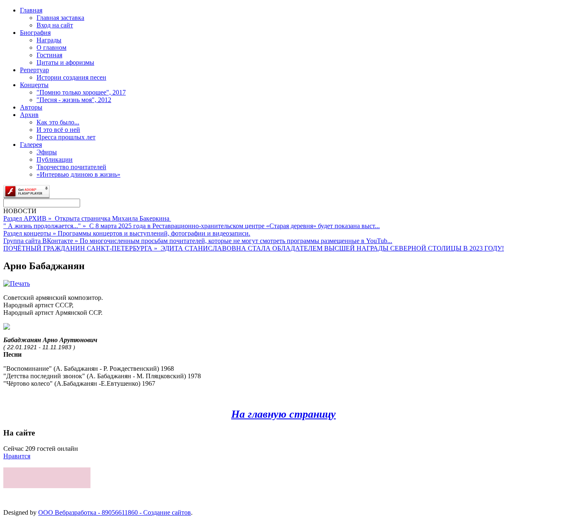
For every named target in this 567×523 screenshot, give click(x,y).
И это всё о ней (58, 129)
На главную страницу (283, 414)
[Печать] (16, 283)
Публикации (55, 159)
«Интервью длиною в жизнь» (78, 174)
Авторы (31, 107)
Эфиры (47, 152)
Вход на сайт (55, 25)
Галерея (31, 144)
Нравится (16, 456)
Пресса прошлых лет (66, 137)
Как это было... (58, 122)
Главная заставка (60, 17)
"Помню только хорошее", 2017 (81, 92)
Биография (35, 32)
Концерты (34, 84)
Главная (31, 10)
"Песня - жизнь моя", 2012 (74, 99)
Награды (49, 40)
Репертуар (34, 69)
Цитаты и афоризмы (65, 62)
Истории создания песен (71, 77)
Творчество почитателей (71, 166)
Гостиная (49, 54)
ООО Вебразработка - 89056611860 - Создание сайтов (114, 512)
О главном (51, 47)
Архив (29, 114)
